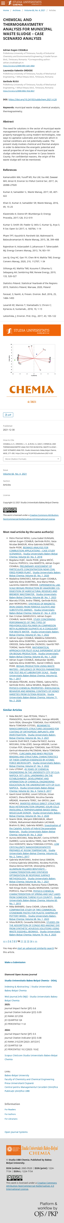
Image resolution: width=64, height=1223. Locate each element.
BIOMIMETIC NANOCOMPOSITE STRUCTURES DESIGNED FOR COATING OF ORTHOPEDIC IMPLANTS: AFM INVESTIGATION (34, 730)
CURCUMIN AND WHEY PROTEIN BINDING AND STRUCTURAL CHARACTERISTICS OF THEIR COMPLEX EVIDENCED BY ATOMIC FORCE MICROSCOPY (33, 758)
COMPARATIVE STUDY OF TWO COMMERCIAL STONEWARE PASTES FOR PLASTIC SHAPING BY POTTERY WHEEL (33, 912)
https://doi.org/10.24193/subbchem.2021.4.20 (33, 99)
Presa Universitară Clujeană (19, 1083)
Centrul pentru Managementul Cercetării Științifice (31, 1087)
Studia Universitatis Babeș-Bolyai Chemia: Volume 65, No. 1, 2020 (35, 574)
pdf (9, 414)
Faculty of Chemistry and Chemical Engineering (29, 1079)
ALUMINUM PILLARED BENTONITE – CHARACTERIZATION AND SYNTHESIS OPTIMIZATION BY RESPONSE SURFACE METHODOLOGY (29, 873)
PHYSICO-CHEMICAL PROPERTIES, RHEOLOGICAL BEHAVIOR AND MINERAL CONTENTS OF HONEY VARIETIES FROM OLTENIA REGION (34, 691)
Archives (17, 10)
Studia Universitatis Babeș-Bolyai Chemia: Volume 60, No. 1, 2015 (35, 900)
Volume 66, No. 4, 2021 (34, 10)
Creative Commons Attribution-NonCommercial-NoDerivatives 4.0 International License (31, 1186)
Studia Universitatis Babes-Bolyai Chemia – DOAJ (31, 980)
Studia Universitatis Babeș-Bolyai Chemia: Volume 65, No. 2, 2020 (35, 814)
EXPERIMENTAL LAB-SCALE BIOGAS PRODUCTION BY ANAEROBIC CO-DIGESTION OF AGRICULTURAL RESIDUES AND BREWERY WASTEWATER (34, 589)
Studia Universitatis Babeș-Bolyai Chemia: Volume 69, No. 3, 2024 (32, 833)
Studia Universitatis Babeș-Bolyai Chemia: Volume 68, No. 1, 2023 (33, 596)
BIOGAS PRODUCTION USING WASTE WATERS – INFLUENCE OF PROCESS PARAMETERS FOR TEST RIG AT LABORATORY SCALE (34, 669)
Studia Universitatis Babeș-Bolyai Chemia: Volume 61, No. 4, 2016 (32, 611)
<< (4, 941)
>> (36, 941)
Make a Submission (15, 962)
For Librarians (11, 1118)
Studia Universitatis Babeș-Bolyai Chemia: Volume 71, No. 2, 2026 (33, 697)
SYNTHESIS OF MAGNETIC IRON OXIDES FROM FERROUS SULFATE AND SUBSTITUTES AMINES (32, 606)
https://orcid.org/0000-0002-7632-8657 (18, 91)
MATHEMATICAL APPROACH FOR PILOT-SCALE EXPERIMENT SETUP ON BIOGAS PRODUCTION (34, 650)
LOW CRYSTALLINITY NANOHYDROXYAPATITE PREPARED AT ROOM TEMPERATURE (34, 847)
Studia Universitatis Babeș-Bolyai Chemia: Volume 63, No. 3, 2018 (33, 555)
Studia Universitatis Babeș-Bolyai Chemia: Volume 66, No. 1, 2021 (32, 880)
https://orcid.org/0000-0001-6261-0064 (18, 66)
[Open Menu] (3, 3)
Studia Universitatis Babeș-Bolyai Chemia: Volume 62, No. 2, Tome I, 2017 (33, 853)
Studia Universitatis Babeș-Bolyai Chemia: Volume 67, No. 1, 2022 (34, 633)
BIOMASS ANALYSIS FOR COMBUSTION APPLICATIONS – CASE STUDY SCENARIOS (32, 550)
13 (28, 941)
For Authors (10, 1114)
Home (6, 10)
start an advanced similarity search (35, 948)
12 (25, 941)
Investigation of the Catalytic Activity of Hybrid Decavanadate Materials (35, 828)
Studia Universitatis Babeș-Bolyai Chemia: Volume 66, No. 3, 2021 (32, 736)
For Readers (10, 1109)
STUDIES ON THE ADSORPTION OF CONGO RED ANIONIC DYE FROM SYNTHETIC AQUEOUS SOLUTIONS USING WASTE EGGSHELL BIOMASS (34, 927)
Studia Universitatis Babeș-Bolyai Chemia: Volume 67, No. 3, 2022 (35, 764)
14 (31, 941)
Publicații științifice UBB (17, 1090)
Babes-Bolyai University (17, 1075)
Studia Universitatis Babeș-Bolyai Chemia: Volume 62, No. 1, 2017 (33, 675)
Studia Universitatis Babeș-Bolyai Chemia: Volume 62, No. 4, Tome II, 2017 (31, 789)
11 (22, 941)
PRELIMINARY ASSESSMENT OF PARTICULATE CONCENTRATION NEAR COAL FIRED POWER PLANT (32, 569)
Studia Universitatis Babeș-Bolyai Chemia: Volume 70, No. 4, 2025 (34, 933)
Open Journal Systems (16, 1131)
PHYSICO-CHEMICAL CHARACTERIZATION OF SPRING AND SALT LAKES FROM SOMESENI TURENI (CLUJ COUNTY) (34, 894)
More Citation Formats (15, 459)
